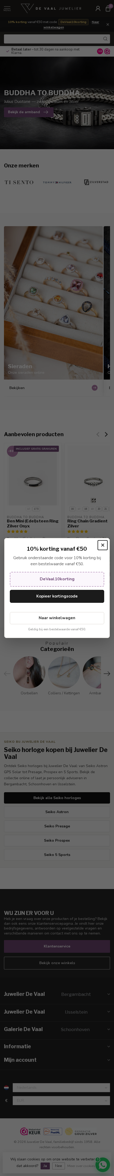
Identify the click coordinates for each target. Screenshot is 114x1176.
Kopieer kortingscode (57, 596)
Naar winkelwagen (57, 618)
